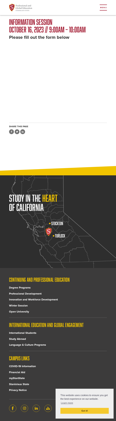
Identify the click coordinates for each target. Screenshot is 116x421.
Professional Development (25, 293)
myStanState (17, 378)
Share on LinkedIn (22, 131)
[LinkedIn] (36, 408)
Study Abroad (17, 339)
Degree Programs (20, 287)
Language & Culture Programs (27, 344)
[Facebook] (12, 408)
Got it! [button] (84, 411)
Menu (103, 7)
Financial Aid (17, 372)
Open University (19, 311)
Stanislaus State (19, 384)
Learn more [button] (67, 403)
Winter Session (18, 305)
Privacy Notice (18, 390)
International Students (22, 333)
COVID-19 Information (22, 366)
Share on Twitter (17, 131)
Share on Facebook (11, 131)
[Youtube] (48, 408)
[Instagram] (24, 408)
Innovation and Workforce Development (33, 299)
